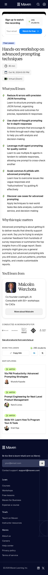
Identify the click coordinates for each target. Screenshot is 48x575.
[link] (34, 353)
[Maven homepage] (24, 4)
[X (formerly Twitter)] (43, 568)
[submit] (42, 463)
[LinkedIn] (38, 568)
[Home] (9, 447)
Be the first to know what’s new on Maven (21, 456)
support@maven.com (29, 470)
